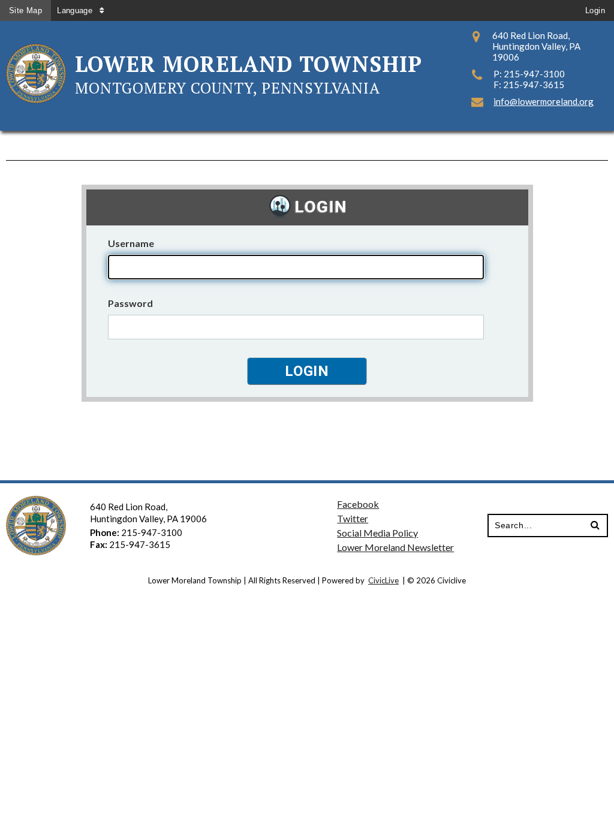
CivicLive (383, 580)
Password (130, 303)
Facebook (358, 504)
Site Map (25, 10)
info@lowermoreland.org (543, 101)
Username (131, 243)
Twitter (352, 518)
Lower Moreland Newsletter (395, 547)
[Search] (595, 525)
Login (595, 10)
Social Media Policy (377, 532)
